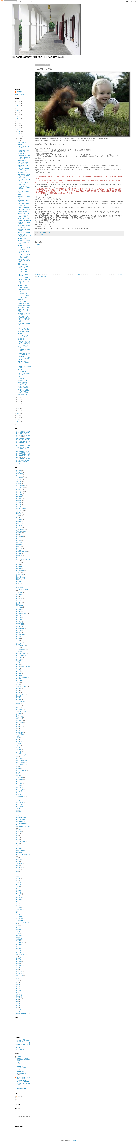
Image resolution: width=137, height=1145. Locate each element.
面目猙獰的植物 (20, 734)
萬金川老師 (19, 791)
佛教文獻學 (19, 489)
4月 (19, 404)
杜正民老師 (19, 996)
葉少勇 (18, 793)
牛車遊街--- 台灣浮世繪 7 (24, 287)
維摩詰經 (18, 768)
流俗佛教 (18, 882)
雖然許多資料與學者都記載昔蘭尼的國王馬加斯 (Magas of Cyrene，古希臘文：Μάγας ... (23, 461)
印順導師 (18, 502)
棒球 (17, 1000)
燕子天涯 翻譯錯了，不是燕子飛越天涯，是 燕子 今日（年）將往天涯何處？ (23, 447)
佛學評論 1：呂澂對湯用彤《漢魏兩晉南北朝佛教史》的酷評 (24, 215)
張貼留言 (39, 244)
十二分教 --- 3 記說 (22, 285)
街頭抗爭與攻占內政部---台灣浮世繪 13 (24, 204)
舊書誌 (18, 638)
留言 (18, 1099)
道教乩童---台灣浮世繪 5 (24, 303)
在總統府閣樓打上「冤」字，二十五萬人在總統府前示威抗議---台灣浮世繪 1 (24, 319)
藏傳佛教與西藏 (20, 943)
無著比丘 (18, 514)
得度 (17, 982)
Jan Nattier (19, 847)
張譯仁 (18, 980)
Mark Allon (19, 875)
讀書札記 (18, 550)
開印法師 (18, 753)
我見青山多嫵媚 (20, 529)
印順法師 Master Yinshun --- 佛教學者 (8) (24, 354)
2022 (18, 110)
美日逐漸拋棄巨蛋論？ (22, 1073)
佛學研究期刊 (19, 709)
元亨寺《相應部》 (20, 819)
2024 (18, 106)
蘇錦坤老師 (19, 497)
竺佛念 (18, 933)
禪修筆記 (18, 576)
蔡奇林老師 (19, 867)
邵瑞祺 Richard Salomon (22, 1013)
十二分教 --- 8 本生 (22, 270)
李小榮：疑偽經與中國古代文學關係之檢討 (24, 226)
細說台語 (18, 476)
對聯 (17, 596)
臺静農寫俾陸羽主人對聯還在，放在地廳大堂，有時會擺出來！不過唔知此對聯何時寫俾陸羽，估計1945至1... (23, 454)
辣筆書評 (18, 500)
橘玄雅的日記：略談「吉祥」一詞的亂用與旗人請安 (24, 242)
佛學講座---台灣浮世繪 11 (24, 233)
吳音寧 (18, 927)
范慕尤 (18, 837)
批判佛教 (18, 611)
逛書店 (18, 843)
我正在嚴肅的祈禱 (20, 1049)
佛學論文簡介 (19, 525)
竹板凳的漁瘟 (20, 1072)
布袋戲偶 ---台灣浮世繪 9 (24, 257)
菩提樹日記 (19, 726)
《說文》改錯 (19, 777)
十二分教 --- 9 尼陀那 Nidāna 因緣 (23, 267)
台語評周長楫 (19, 806)
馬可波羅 (18, 952)
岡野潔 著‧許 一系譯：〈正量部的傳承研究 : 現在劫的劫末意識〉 (24, 391)
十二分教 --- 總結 (22, 238)
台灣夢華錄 (19, 548)
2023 (18, 108)
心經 (17, 736)
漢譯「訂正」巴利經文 (21, 686)
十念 (17, 781)
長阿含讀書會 (19, 721)
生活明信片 (19, 472)
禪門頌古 (18, 888)
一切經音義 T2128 (20, 796)
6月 (19, 399)
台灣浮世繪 (19, 651)
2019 (18, 116)
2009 (18, 419)
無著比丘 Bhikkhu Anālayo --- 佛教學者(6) (23, 363)
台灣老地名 (19, 636)
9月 (19, 138)
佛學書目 (18, 546)
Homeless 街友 (21, 326)
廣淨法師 (18, 907)
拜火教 (18, 986)
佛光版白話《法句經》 (21, 613)
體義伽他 (18, 688)
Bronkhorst (19, 814)
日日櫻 (18, 988)
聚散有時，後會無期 (21, 770)
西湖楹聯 (18, 890)
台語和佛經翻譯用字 (23, 163)
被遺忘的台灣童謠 (20, 653)
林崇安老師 (19, 998)
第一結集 (18, 915)
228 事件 (18, 670)
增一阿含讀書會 (20, 570)
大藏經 (18, 516)
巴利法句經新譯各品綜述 (22, 760)
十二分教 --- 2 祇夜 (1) (23, 295)
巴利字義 (18, 627)
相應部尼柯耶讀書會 (21, 508)
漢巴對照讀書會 (20, 477)
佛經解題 (18, 849)
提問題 (18, 665)
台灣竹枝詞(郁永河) (21, 646)
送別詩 (18, 946)
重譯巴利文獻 (19, 732)
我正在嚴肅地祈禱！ (22, 1088)
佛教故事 (18, 644)
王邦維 (18, 1005)
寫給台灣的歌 (19, 975)
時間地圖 (18, 990)
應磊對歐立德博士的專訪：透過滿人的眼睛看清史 (24, 261)
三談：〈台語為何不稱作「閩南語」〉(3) (23, 169)
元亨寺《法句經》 (20, 701)
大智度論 (18, 785)
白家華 (18, 833)
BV (17, 873)
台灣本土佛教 (19, 804)
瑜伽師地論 (19, 832)
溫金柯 (18, 830)
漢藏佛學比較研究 (20, 764)
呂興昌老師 (19, 973)
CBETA (18, 684)
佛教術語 (18, 632)
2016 (18, 123)
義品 (17, 1007)
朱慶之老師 (19, 994)
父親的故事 (19, 863)
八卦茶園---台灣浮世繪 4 (24, 305)
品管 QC (18, 878)
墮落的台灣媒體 (22, 160)
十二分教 (41, 234)
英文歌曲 (18, 937)
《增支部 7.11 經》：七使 (24, 211)
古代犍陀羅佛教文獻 (21, 655)
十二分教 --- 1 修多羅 (23, 297)
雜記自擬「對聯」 (22, 339)
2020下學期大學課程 (21, 1067)
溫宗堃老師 (19, 598)
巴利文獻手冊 (19, 787)
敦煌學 (18, 604)
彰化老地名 (19, 681)
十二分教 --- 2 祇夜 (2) (23, 293)
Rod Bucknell (19, 642)
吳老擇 (18, 703)
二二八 (18, 672)
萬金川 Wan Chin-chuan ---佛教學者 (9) (24, 350)
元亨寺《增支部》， (21, 649)
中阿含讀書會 (19, 510)
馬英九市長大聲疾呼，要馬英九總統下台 (24, 336)
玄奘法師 (18, 884)
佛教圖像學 (19, 741)
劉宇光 (18, 877)
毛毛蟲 (19, 194)
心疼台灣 (18, 479)
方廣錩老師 (19, 519)
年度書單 (18, 979)
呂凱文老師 (19, 971)
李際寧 (18, 931)
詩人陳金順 (19, 894)
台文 (17, 557)
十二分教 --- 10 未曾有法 (24, 255)
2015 (18, 125)
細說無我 (18, 719)
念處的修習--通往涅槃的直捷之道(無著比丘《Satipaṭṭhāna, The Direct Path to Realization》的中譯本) (23, 1042)
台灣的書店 (19, 852)
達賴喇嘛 (18, 948)
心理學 (18, 984)
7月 (19, 397)
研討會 (18, 913)
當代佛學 (18, 481)
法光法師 (18, 630)
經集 (17, 538)
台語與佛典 (19, 92)
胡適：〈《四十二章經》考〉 (24, 209)
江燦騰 (18, 738)
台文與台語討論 (20, 634)
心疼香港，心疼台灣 (21, 711)
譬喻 (17, 728)
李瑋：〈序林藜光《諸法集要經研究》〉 (24, 151)
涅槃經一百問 (19, 789)
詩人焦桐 (18, 869)
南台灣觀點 (19, 965)
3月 (19, 406)
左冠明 (18, 692)
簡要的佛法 (19, 495)
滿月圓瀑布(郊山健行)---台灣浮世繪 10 (24, 235)
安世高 (18, 647)
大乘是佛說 (19, 657)
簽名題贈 (18, 749)
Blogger (74, 1140)
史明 (17, 969)
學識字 (18, 583)
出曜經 (18, 963)
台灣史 (18, 512)
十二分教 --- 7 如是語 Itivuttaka (23, 275)
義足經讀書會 (19, 623)
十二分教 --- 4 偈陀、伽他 (24, 280)
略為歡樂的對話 (22, 153)
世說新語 (18, 661)
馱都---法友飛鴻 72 (22, 142)
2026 (18, 101)
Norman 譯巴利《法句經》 (23, 589)
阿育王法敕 (19, 608)
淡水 (17, 810)
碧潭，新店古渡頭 (22, 264)
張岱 (17, 858)
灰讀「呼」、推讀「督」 (23, 329)
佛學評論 (18, 609)
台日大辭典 (19, 675)
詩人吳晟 (18, 751)
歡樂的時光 (19, 566)
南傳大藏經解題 (20, 802)
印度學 (18, 925)
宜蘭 (17, 903)
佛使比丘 (18, 958)
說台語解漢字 (19, 536)
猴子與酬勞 (20, 333)
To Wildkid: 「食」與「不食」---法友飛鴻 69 (24, 183)
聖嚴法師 (18, 696)
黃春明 (18, 896)
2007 (18, 424)
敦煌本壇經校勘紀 (20, 762)
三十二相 (18, 798)
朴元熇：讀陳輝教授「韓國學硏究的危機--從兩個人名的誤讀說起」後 (24, 343)
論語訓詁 (18, 1011)
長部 (17, 774)
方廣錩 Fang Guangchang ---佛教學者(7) (24, 358)
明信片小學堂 (19, 722)
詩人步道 (18, 892)
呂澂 (17, 690)
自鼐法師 (18, 935)
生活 (17, 724)
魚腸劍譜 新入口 (21, 1066)
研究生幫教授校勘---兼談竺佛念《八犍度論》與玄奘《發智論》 (24, 157)
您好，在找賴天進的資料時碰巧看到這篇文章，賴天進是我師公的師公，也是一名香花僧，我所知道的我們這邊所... (23, 434)
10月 (19, 136)
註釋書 (18, 839)
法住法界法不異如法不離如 (23, 826)
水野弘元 (18, 808)
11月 (19, 134)
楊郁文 (18, 707)
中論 (17, 815)
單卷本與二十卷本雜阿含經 (23, 854)
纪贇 (17, 835)
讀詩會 (18, 580)
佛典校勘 (18, 493)
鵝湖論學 (18, 795)
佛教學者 (18, 568)
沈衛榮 (18, 682)
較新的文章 (38, 274)
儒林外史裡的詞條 (20, 850)
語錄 (17, 871)
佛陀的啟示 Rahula (21, 817)
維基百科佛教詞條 (20, 694)
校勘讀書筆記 (19, 606)
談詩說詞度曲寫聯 (20, 841)
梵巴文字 (18, 705)
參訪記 (18, 967)
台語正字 (18, 504)
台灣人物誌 (19, 592)
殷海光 (18, 1003)
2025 (18, 103)
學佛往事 (18, 572)
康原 (17, 880)
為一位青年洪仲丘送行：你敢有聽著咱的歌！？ (24, 387)
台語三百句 (19, 783)
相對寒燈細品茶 (20, 485)
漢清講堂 (18, 747)
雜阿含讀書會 (19, 474)
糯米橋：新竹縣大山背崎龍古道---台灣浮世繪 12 (24, 219)
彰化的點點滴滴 (20, 821)
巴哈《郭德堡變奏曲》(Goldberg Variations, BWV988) (24, 188)
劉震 (17, 757)
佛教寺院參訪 (19, 779)
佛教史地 (18, 498)
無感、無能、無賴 (22, 380)
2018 (18, 119)
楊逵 (17, 1001)
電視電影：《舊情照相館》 (24, 207)
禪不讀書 (18, 812)
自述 (17, 517)
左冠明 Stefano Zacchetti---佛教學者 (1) (24, 377)
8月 (19, 140)
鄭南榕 (18, 730)
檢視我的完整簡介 (19, 94)
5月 (19, 401)
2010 (18, 417)
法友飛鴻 (18, 470)
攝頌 (17, 715)
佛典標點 (18, 674)
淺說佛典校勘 (19, 717)
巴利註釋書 (19, 594)
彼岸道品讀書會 (20, 628)
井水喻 (18, 800)
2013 (18, 130)
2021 (18, 112)
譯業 (17, 535)
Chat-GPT (18, 602)
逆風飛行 (18, 540)
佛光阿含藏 (19, 962)
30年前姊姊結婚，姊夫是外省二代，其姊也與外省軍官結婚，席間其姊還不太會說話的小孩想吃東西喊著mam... (23, 441)
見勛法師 (18, 1009)
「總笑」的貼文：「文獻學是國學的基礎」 (24, 300)
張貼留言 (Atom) (42, 276)
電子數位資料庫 (20, 918)
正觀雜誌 (18, 859)
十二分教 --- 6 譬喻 (22, 272)
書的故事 (18, 533)
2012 (18, 413)
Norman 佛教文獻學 (21, 625)
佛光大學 (18, 960)
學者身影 (18, 527)
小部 (17, 977)
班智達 (18, 865)
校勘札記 (18, 621)
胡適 (17, 585)
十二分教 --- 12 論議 (23, 245)
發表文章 (19, 1096)
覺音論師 (18, 582)
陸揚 (17, 845)
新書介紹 (18, 523)
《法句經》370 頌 (22, 394)
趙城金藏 (18, 944)
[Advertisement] (79, 259)
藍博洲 (18, 941)
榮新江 (18, 745)
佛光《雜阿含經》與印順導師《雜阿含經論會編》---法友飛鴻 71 (24, 176)
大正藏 (18, 663)
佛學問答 (18, 521)
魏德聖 (18, 776)
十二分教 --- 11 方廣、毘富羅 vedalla (24, 248)
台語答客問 (19, 758)
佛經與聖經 (19, 897)
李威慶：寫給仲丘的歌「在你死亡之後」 (23, 383)
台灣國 (18, 1047)
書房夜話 (18, 483)
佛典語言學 (19, 544)
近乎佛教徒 (20, 144)
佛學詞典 (18, 700)
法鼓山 (18, 861)
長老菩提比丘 (19, 542)
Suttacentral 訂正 (20, 954)
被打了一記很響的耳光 (23, 331)
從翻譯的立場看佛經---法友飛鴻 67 (24, 310)
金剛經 (18, 772)
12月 (19, 131)
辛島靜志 (18, 554)
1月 (19, 410)
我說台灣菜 (19, 909)
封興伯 (18, 564)
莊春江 (18, 698)
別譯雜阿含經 (19, 587)
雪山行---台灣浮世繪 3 (23, 308)
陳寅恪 (18, 640)
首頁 (79, 274)
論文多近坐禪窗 (20, 487)
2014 (18, 127)
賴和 (17, 739)
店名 (17, 905)
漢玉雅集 (18, 659)
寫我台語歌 (19, 555)
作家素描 (18, 899)
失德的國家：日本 (22, 172)
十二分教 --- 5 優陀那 (23, 277)
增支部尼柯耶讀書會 (21, 531)
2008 (18, 422)
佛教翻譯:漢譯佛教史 (21, 552)
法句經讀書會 (19, 491)
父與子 (18, 911)
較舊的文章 (120, 274)
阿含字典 (18, 506)
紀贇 (17, 600)
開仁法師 (18, 950)
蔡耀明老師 (19, 939)
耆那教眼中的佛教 (20, 578)
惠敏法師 (18, 713)
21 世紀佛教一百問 (21, 920)
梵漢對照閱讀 (19, 574)
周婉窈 (18, 901)
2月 (19, 408)
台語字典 (18, 617)
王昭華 (18, 886)
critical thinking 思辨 (21, 755)
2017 (18, 121)
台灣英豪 (18, 743)
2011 (18, 415)
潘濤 (17, 766)
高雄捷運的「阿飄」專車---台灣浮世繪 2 (24, 314)
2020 (18, 114)
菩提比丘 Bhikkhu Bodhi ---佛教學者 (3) (24, 370)
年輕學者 (18, 929)
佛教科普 (18, 615)
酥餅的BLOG (20, 1056)
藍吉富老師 (19, 916)
